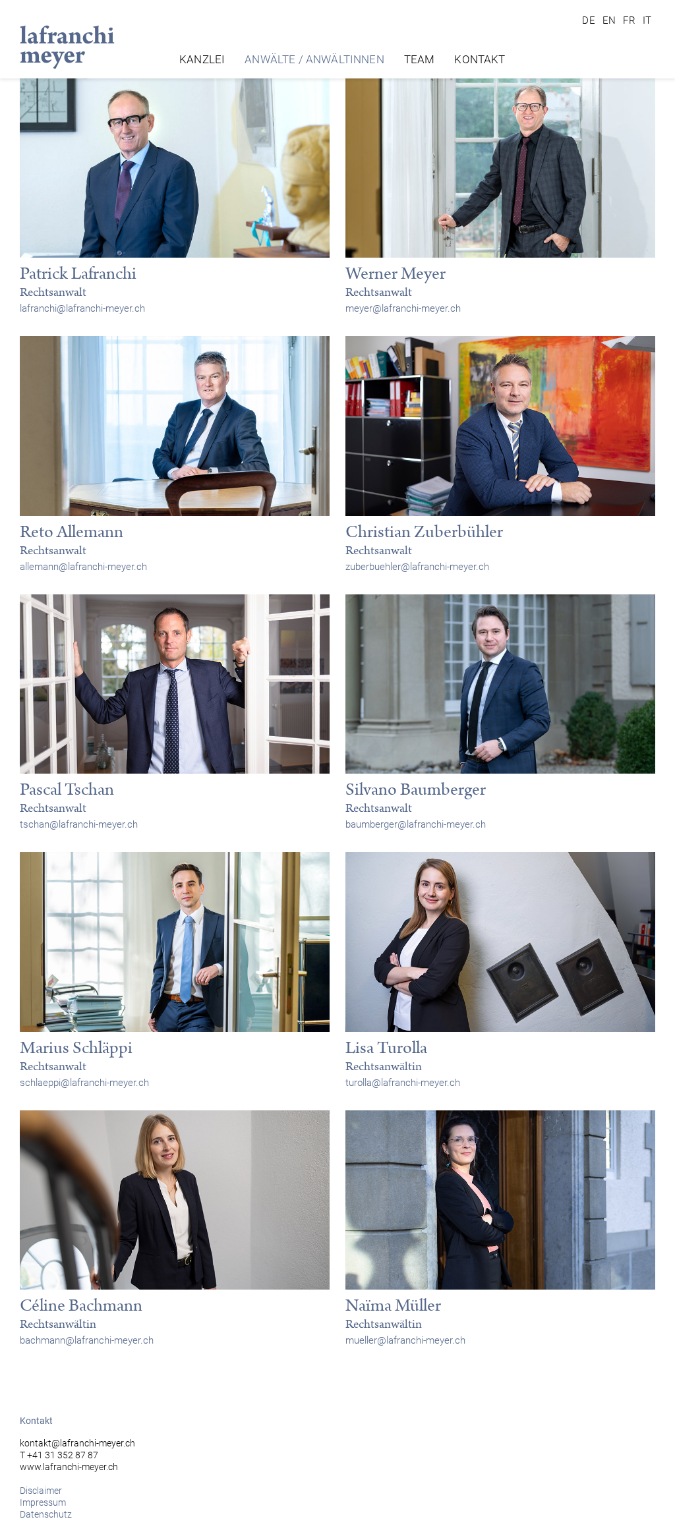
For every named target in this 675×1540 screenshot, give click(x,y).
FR (629, 20)
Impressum (43, 1502)
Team (419, 59)
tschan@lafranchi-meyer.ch (79, 824)
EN (609, 20)
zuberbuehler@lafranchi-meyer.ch (417, 567)
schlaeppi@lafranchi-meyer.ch (84, 1083)
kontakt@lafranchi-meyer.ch (77, 1443)
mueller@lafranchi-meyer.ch (405, 1340)
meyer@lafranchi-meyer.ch (403, 308)
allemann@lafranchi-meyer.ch (83, 567)
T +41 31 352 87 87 (59, 1455)
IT (648, 20)
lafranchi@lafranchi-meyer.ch (82, 308)
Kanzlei (202, 59)
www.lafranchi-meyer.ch (69, 1467)
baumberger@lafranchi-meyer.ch (415, 824)
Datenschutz (46, 1514)
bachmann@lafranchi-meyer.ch (87, 1340)
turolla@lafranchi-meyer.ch (402, 1083)
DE (589, 20)
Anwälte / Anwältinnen (314, 59)
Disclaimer (41, 1490)
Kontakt (479, 59)
